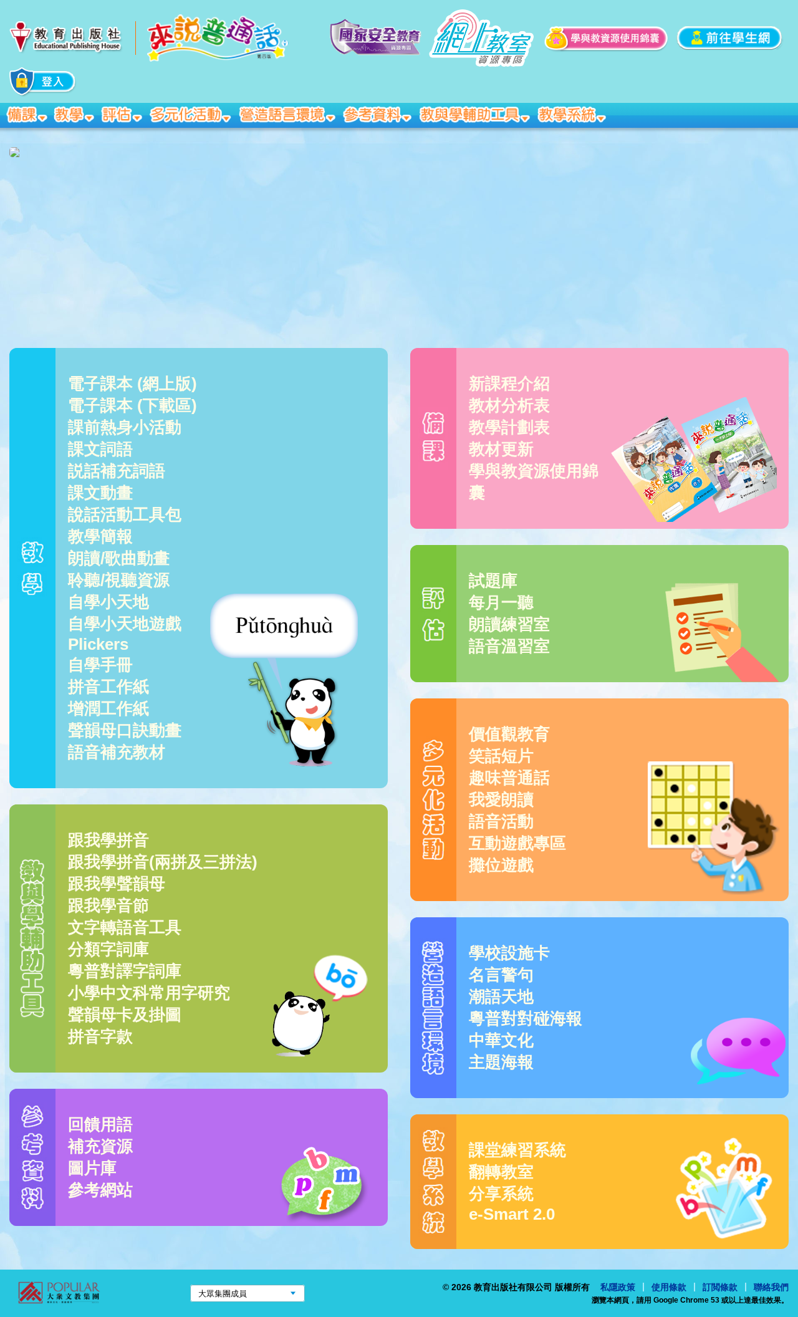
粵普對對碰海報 (525, 1018)
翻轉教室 (501, 1171)
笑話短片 (501, 755)
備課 (28, 115)
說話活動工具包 (124, 514)
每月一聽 (501, 602)
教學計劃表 (509, 427)
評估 (123, 115)
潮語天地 (501, 996)
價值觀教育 (509, 734)
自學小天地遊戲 (124, 623)
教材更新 (501, 449)
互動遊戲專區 (517, 843)
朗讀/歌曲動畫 (119, 558)
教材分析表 (509, 405)
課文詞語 (100, 449)
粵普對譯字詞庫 (124, 971)
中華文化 (501, 1040)
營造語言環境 (288, 115)
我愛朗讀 (501, 799)
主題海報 (501, 1062)
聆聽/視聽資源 (119, 580)
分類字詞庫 (108, 949)
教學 (75, 115)
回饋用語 (100, 1124)
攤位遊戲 (501, 865)
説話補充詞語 (116, 470)
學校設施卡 (509, 952)
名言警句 (501, 974)
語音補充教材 (116, 752)
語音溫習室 (509, 646)
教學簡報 (100, 536)
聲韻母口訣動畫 (124, 730)
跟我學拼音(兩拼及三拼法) (162, 861)
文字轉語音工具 (124, 927)
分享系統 (501, 1193)
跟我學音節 (108, 905)
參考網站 (100, 1189)
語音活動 (501, 821)
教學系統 (573, 115)
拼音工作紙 (108, 686)
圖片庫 (92, 1168)
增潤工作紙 (108, 708)
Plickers (98, 644)
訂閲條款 (720, 1287)
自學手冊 (100, 664)
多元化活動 (191, 115)
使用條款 (668, 1287)
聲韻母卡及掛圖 (124, 1014)
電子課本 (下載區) (132, 405)
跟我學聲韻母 (116, 883)
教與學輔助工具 (475, 115)
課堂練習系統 (517, 1150)
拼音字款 (100, 1036)
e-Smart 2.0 (512, 1214)
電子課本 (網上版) (132, 383)
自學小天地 (108, 601)
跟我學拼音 (108, 840)
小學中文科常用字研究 (149, 992)
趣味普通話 (509, 777)
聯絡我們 (771, 1287)
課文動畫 (100, 492)
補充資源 (100, 1146)
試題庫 (493, 580)
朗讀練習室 (509, 624)
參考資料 (378, 115)
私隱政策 (617, 1287)
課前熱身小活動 (124, 427)
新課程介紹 (509, 383)
